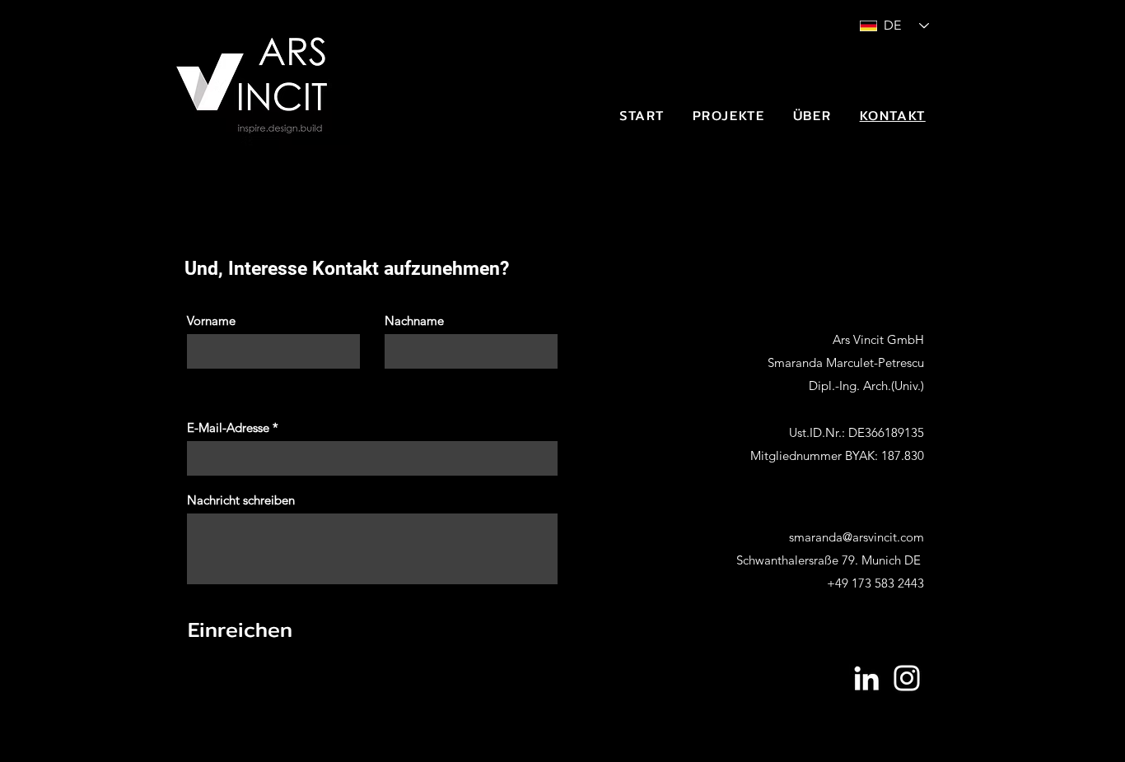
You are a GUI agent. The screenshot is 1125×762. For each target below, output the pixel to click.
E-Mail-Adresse (228, 427)
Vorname (211, 320)
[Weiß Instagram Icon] (906, 678)
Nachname (414, 320)
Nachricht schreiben (241, 500)
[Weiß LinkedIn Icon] (866, 678)
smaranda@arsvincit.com (856, 537)
